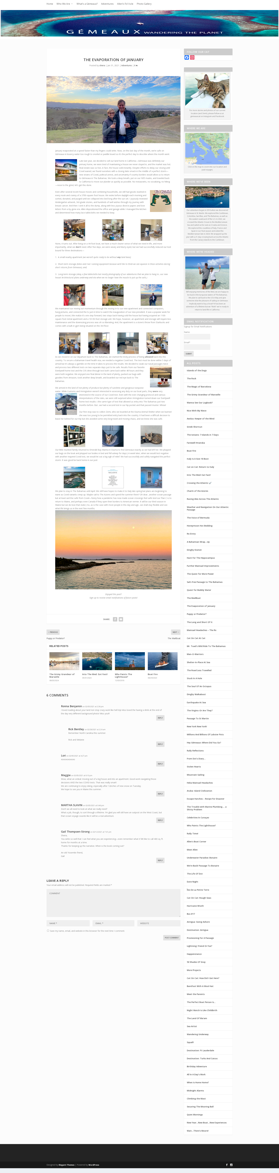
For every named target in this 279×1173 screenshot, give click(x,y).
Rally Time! (192, 833)
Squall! (190, 1042)
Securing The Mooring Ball (200, 1106)
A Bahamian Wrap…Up (198, 541)
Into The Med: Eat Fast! (95, 674)
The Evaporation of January (201, 606)
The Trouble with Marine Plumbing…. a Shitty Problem (207, 808)
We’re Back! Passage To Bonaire (203, 865)
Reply (160, 718)
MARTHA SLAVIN (71, 805)
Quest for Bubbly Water (199, 590)
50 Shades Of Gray (196, 962)
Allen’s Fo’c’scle (125, 3)
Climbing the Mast (196, 1098)
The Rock (191, 378)
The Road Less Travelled (199, 670)
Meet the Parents (196, 994)
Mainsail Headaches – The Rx (201, 630)
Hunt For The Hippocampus (201, 557)
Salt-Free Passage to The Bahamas (204, 582)
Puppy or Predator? (196, 614)
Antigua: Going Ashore (198, 921)
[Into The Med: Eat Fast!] (97, 661)
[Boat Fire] (163, 661)
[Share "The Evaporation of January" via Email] (121, 619)
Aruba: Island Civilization (199, 790)
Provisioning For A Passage (200, 938)
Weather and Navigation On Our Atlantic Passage (208, 508)
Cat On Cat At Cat (196, 638)
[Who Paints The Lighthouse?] (130, 661)
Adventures (107, 3)
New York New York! (197, 726)
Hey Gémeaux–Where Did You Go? (204, 742)
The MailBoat (194, 598)
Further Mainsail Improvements (203, 565)
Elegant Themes (66, 1165)
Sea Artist (192, 1026)
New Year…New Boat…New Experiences (207, 1122)
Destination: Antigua (197, 930)
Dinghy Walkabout (196, 694)
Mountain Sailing (195, 774)
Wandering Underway (198, 1034)
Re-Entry (191, 533)
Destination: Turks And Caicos (202, 1058)
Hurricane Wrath (195, 905)
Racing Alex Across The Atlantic (203, 499)
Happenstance (194, 954)
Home (49, 3)
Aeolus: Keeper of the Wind (200, 418)
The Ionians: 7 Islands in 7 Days (203, 434)
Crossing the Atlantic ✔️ (199, 483)
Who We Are (63, 3)
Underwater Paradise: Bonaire (202, 857)
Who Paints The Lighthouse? (123, 675)
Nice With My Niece (196, 410)
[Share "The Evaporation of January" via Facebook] (115, 619)
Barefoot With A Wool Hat (200, 986)
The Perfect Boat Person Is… (201, 1002)
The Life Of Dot (195, 873)
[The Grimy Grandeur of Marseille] (64, 661)
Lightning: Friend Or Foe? (199, 946)
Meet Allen (192, 849)
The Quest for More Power (200, 573)
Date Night (192, 881)
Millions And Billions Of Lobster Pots (205, 734)
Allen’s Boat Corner (196, 841)
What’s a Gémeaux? (87, 3)
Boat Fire (153, 674)
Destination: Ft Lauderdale (200, 1050)
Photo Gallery (144, 3)
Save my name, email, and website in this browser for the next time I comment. (87, 930)
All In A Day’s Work (196, 1074)
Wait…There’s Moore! (198, 1130)
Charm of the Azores (197, 491)
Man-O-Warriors (195, 654)
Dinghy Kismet (194, 549)
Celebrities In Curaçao (198, 817)
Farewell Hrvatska (196, 442)
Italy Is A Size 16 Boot (198, 458)
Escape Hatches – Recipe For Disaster (205, 798)
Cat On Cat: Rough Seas (199, 897)
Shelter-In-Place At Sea (198, 662)
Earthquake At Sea (196, 702)
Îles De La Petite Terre (198, 889)
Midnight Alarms (195, 1090)
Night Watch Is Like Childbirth (202, 1010)
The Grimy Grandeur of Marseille (62, 675)
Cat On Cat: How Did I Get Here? (203, 978)
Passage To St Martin (198, 718)
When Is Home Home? (198, 1082)
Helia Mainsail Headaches (200, 782)
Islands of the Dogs (197, 370)
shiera (102, 65)
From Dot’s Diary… (196, 758)
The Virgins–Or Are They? (200, 710)
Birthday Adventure (197, 1066)
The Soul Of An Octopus (199, 686)
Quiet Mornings (195, 1114)
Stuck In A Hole (194, 678)
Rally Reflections (195, 750)
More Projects (194, 970)
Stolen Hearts (194, 766)
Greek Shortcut (194, 426)
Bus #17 (191, 913)
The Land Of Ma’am (197, 1018)
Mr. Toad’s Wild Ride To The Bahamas (206, 646)
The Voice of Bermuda (198, 517)
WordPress (93, 1165)
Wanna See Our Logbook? (200, 402)
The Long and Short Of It (199, 622)
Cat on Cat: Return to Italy (200, 467)
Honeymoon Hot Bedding (199, 525)
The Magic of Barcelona (199, 386)
